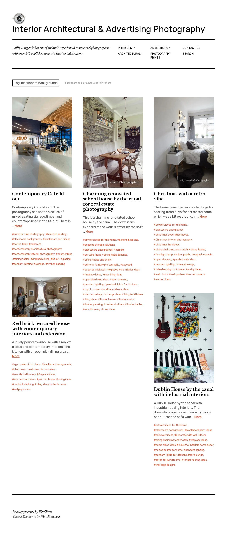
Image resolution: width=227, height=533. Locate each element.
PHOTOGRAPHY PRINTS (160, 55)
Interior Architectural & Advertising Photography (108, 29)
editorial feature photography (102, 264)
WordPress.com (50, 516)
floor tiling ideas (113, 274)
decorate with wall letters (191, 435)
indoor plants (183, 254)
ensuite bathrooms (25, 374)
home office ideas (166, 445)
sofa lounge (196, 455)
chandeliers (49, 369)
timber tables (134, 304)
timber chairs (126, 299)
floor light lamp (164, 254)
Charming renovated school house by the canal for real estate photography (112, 201)
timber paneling (94, 304)
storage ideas (113, 294)
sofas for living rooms (168, 459)
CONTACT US (191, 48)
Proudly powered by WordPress (32, 511)
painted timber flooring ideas (54, 379)
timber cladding (56, 264)
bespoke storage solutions (100, 244)
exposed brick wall (95, 269)
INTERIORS (125, 48)
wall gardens (178, 274)
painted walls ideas (185, 259)
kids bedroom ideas (25, 379)
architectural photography (29, 234)
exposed (127, 264)
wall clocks (162, 274)
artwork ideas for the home (100, 239)
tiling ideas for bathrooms (51, 384)
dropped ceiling (40, 259)
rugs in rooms (92, 289)
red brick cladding (24, 384)
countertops (65, 254)
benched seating (57, 234)
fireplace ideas (93, 274)
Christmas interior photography (174, 239)
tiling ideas (91, 299)
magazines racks (203, 254)
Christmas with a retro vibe (179, 196)
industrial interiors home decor (196, 445)
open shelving (119, 279)
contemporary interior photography (34, 254)
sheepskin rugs (185, 264)
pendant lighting (23, 264)
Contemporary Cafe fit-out (39, 196)
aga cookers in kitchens (27, 364)
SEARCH (188, 53)
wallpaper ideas (22, 389)
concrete (36, 244)
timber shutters (115, 304)
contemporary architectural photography (38, 249)
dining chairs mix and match (172, 249)
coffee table (21, 244)
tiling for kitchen (133, 294)
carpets (119, 249)
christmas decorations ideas (172, 234)
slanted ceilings (94, 294)
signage (39, 264)
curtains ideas (93, 254)
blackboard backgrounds (28, 239)
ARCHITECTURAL (129, 53)
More (18, 226)
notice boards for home (169, 450)
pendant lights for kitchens (122, 284)
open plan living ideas (97, 279)
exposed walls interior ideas (124, 269)
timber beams (108, 299)
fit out (56, 259)
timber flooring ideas (189, 269)
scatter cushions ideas (116, 289)
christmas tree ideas (167, 244)
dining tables (22, 259)
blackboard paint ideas (57, 239)
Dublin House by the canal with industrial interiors (184, 392)
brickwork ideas (164, 435)
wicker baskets (196, 274)
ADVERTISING (159, 48)
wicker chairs (163, 279)
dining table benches (115, 254)
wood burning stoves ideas (100, 309)
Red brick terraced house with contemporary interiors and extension (41, 328)
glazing (66, 259)
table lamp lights (165, 269)
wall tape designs (165, 464)
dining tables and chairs (98, 259)
